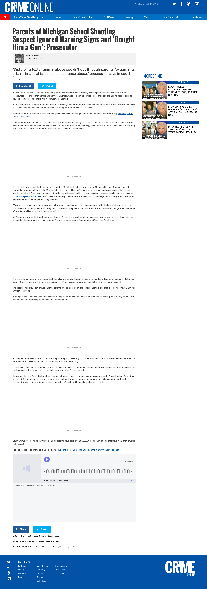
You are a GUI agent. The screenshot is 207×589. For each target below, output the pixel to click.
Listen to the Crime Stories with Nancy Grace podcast (37, 536)
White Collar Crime (42, 565)
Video (58, 17)
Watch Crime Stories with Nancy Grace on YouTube (36, 541)
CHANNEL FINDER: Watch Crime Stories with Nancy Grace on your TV (44, 547)
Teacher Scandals (42, 580)
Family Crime (22, 565)
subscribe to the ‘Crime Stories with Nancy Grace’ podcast (88, 450)
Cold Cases (109, 17)
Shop (146, 17)
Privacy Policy (59, 573)
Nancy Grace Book (169, 17)
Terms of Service (60, 569)
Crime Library (196, 17)
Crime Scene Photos (82, 17)
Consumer (40, 573)
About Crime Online (61, 565)
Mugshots (40, 577)
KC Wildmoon (33, 56)
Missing (129, 17)
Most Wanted (22, 573)
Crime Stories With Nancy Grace (29, 17)
